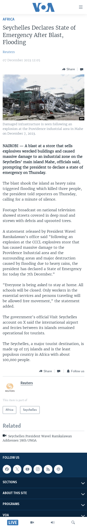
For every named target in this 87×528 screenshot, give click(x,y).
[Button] (68, 69)
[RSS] (48, 469)
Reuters (9, 52)
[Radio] (52, 522)
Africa (8, 19)
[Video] (32, 522)
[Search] (73, 522)
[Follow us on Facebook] (7, 469)
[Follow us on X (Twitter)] (17, 469)
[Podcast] (58, 469)
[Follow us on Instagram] (37, 469)
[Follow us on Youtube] (27, 469)
